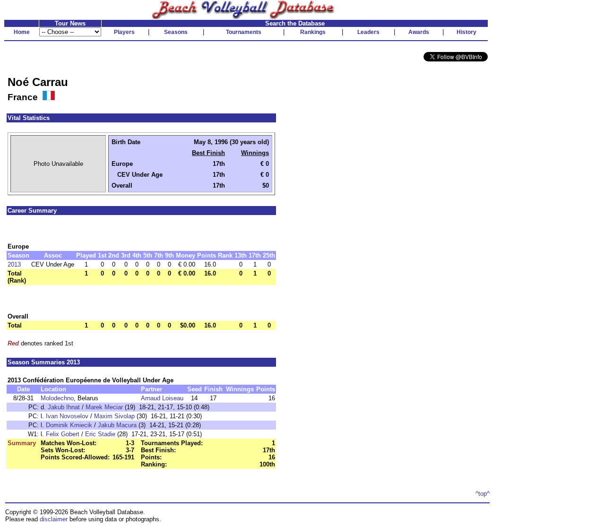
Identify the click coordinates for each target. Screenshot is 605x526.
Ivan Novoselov (67, 416)
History (466, 32)
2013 (14, 264)
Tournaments (243, 32)
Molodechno (57, 398)
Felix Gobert (62, 434)
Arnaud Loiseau (162, 398)
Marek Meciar (104, 407)
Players (124, 32)
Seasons (176, 32)
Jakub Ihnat (64, 407)
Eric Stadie (100, 434)
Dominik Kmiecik (69, 425)
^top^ (482, 493)
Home (22, 32)
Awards (418, 32)
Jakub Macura (117, 425)
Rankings (313, 32)
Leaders (368, 32)
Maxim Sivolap (114, 416)
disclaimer (54, 519)
